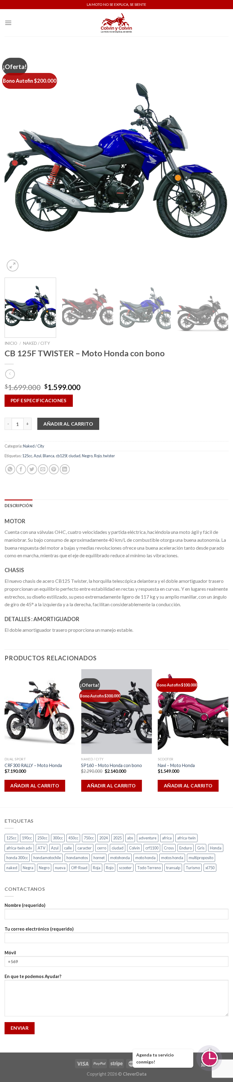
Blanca (48, 455)
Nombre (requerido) (25, 905)
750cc (89, 837)
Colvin (134, 847)
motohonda (120, 857)
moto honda (145, 857)
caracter (84, 847)
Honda (215, 847)
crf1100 (151, 847)
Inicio (11, 343)
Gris (200, 847)
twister (109, 455)
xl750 (209, 867)
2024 (103, 837)
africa (167, 837)
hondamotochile (47, 857)
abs (130, 837)
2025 (117, 837)
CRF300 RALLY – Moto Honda (33, 765)
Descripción (18, 505)
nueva (60, 867)
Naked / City (36, 343)
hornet (99, 857)
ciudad (74, 455)
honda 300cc (17, 857)
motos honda (172, 857)
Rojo (98, 455)
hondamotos (77, 857)
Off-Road (79, 867)
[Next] (216, 160)
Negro (87, 455)
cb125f (61, 455)
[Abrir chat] (209, 1058)
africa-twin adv (19, 847)
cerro (101, 847)
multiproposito (201, 857)
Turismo (193, 867)
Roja (96, 867)
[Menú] (8, 22)
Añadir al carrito (68, 424)
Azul (37, 455)
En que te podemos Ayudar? (33, 976)
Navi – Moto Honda (176, 765)
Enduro (185, 847)
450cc (73, 837)
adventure (148, 837)
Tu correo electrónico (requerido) (39, 929)
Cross (169, 847)
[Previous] (16, 160)
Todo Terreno (149, 867)
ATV (42, 847)
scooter (125, 867)
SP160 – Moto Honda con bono (111, 765)
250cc (42, 837)
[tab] (18, 506)
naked (11, 867)
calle (68, 847)
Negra (28, 867)
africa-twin (186, 837)
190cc (27, 837)
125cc (27, 455)
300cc (58, 837)
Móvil (10, 952)
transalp (173, 867)
